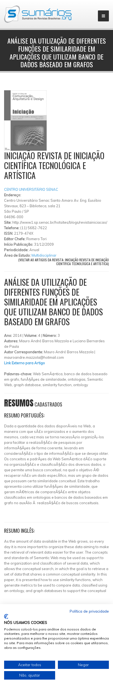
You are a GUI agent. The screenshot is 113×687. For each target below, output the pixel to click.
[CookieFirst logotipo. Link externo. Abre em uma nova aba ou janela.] (6, 616)
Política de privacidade (89, 611)
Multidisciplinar (44, 255)
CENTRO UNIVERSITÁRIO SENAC (31, 189)
